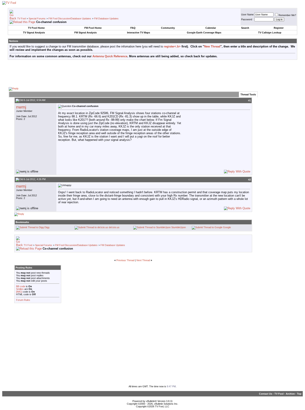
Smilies (20, 289)
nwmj (21, 107)
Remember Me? (287, 15)
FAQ (133, 28)
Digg (46, 227)
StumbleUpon (178, 227)
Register (279, 28)
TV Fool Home (36, 28)
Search (245, 28)
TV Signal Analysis (34, 32)
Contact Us (265, 393)
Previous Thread (125, 260)
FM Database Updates (106, 18)
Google (227, 227)
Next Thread (143, 260)
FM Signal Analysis (85, 32)
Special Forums (37, 18)
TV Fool (21, 18)
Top (299, 393)
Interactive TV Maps (138, 32)
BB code (20, 286)
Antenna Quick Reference (109, 56)
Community (168, 28)
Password (246, 19)
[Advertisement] (152, 73)
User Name (247, 14)
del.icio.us (114, 227)
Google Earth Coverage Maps (204, 32)
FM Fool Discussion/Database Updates (69, 18)
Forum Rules (23, 300)
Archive (290, 393)
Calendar (210, 28)
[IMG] (19, 291)
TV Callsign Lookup (269, 32)
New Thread (212, 46)
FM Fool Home (93, 28)
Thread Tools (248, 94)
